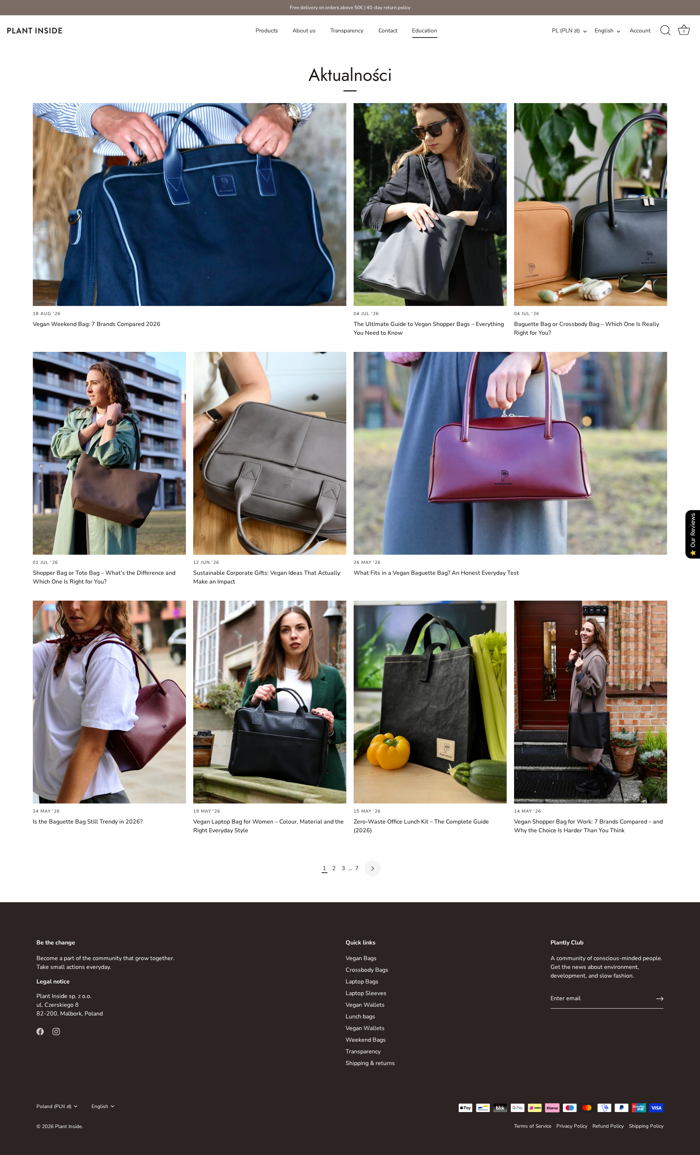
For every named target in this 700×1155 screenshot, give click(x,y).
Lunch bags (360, 1017)
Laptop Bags (362, 982)
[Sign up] (660, 998)
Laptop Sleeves (366, 993)
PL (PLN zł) (566, 30)
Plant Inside (68, 1126)
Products (267, 30)
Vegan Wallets (365, 1005)
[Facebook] (40, 1031)
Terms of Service (532, 1126)
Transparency (346, 30)
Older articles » (373, 868)
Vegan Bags (361, 958)
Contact (387, 30)
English (604, 30)
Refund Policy (608, 1126)
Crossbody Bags (367, 970)
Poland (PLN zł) (53, 1106)
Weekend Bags (366, 1040)
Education (424, 30)
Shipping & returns (370, 1063)
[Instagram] (56, 1031)
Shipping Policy (646, 1126)
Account (640, 30)
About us (303, 30)
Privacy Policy (571, 1126)
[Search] (665, 31)
